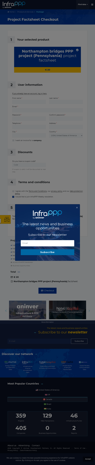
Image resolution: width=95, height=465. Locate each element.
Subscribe (47, 252)
